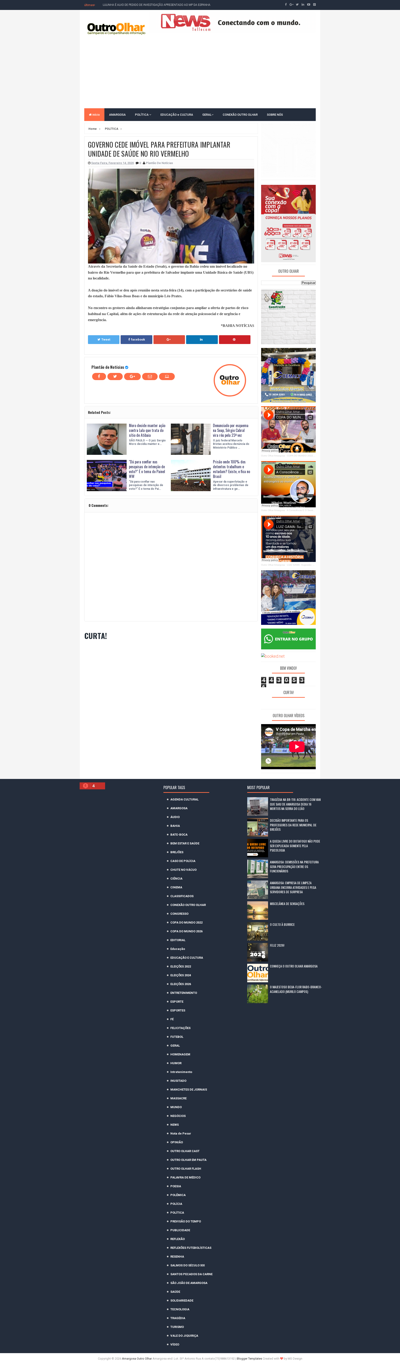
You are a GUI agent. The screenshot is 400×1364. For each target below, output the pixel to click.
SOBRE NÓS (275, 114)
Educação (177, 949)
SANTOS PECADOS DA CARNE (191, 1274)
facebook (138, 339)
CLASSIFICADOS (182, 896)
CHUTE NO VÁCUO (183, 869)
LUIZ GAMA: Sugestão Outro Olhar (306, 565)
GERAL (207, 114)
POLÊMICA (178, 1195)
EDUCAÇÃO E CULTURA (186, 957)
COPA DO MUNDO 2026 (186, 931)
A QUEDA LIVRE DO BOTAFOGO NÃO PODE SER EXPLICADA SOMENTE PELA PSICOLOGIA (295, 845)
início (96, 114)
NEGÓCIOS (178, 1116)
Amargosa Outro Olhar (137, 1358)
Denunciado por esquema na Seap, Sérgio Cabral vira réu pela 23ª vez (230, 430)
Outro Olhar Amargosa (273, 455)
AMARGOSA (117, 114)
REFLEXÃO (177, 1239)
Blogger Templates (249, 1358)
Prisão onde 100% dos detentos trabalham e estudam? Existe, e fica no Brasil (231, 469)
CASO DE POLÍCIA (182, 861)
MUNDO (176, 1107)
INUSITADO (178, 1080)
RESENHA (177, 1256)
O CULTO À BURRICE (282, 924)
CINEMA (176, 887)
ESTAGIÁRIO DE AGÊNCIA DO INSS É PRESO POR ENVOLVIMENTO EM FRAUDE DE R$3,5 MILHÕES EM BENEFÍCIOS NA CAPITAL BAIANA (189, 4)
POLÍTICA (142, 114)
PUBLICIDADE (180, 1230)
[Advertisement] (200, 71)
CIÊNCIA (176, 878)
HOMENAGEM (180, 1054)
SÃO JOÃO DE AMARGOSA (188, 1283)
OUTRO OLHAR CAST (185, 1151)
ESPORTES (177, 1010)
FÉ (172, 1019)
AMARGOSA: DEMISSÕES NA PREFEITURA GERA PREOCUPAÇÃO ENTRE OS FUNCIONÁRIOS (294, 866)
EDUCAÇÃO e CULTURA (176, 114)
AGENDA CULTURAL (184, 799)
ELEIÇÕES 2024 (180, 975)
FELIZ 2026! (277, 945)
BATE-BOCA (179, 834)
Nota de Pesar (180, 1133)
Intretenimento (181, 1072)
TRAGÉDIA (177, 1318)
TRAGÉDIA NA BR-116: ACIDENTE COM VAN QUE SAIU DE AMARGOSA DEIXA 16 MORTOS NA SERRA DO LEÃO (295, 804)
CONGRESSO (179, 913)
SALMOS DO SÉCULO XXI (187, 1265)
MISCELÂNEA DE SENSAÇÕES (287, 903)
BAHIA (175, 826)
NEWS (174, 1124)
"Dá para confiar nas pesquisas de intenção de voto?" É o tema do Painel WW (147, 469)
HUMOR (175, 1063)
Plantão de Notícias (107, 367)
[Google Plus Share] (169, 339)
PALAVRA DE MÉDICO (185, 1177)
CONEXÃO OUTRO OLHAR (240, 114)
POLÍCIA (176, 1204)
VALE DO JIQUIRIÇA (184, 1335)
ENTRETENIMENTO (183, 993)
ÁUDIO (175, 817)
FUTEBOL (176, 1036)
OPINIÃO (176, 1142)
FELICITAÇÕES (180, 1028)
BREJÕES (176, 852)
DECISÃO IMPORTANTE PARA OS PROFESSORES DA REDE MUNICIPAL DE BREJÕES (293, 825)
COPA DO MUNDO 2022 (186, 922)
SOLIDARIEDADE (181, 1300)
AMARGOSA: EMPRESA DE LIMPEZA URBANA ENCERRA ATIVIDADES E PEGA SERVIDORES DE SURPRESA (293, 887)
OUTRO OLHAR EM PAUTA (188, 1160)
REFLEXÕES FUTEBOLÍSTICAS (190, 1247)
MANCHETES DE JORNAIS (188, 1089)
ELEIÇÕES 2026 (180, 984)
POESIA (175, 1186)
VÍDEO (174, 1344)
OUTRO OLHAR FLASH (185, 1168)
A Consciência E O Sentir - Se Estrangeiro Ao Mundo (315, 510)
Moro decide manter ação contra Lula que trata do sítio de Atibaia (147, 430)
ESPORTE (176, 1001)
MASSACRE (178, 1098)
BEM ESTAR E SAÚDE (184, 843)
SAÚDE (175, 1291)
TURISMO (177, 1327)
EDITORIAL (177, 940)
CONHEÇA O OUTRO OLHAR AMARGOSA (294, 966)
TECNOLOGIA (179, 1309)
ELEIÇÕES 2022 (180, 966)
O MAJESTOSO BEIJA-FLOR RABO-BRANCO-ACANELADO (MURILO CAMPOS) (296, 989)
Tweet (105, 339)
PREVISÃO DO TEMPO (185, 1221)
